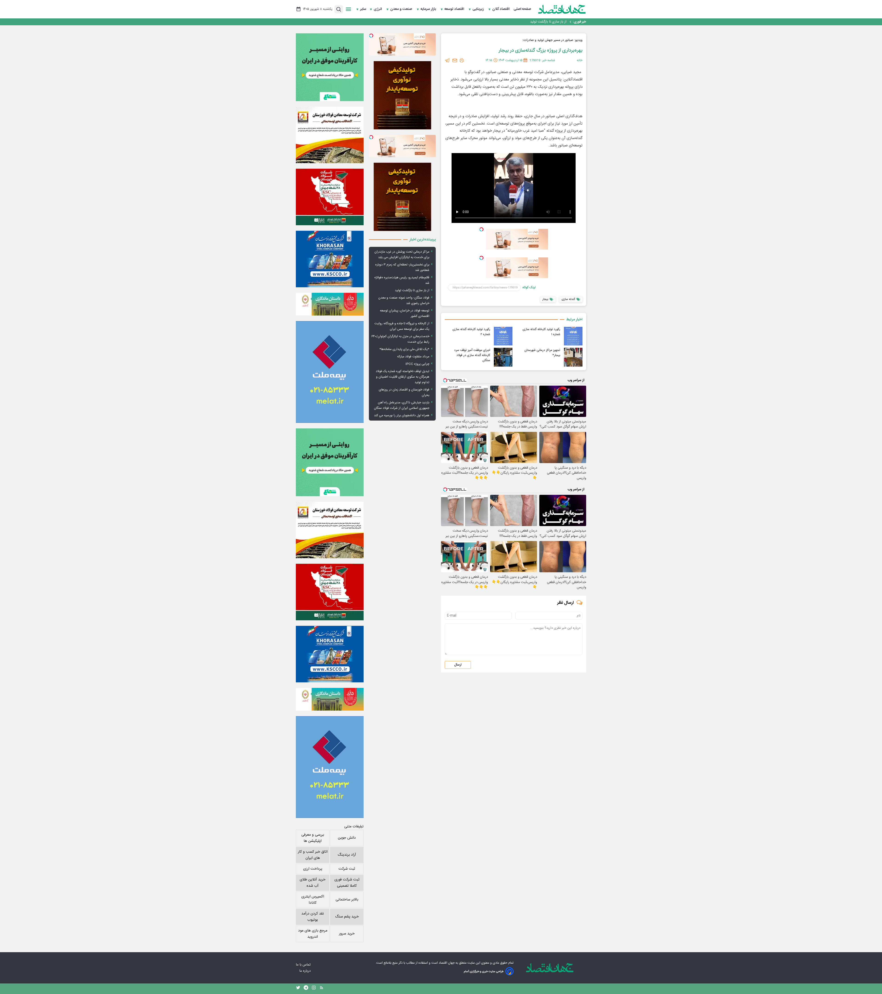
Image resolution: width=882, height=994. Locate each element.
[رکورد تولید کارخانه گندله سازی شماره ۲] (503, 336)
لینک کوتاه (529, 287)
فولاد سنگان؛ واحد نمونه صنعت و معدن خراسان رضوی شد (527, 22)
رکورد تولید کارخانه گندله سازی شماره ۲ (471, 332)
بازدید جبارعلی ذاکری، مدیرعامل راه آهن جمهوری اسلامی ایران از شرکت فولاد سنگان (401, 405)
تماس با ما (303, 965)
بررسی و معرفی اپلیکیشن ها (312, 838)
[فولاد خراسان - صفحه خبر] (330, 259)
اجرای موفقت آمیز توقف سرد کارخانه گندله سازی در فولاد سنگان (472, 355)
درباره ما (305, 971)
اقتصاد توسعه (454, 9)
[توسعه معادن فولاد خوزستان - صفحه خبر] (330, 135)
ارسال (457, 665)
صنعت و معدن (401, 9)
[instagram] (313, 988)
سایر (363, 9)
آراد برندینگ (347, 855)
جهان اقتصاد (447, 963)
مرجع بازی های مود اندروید (312, 934)
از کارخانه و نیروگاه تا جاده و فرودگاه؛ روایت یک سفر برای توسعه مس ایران (401, 326)
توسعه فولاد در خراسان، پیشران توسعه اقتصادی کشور (404, 313)
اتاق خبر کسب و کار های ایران (313, 855)
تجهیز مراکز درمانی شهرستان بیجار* (542, 353)
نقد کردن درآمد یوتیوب (312, 917)
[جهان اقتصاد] (562, 9)
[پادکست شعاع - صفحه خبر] (330, 67)
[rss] (321, 988)
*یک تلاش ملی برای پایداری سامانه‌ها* (404, 349)
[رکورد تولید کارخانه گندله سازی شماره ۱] (573, 336)
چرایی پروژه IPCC (417, 364)
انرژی (378, 9)
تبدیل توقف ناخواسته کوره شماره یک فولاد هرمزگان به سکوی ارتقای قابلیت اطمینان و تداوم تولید (402, 377)
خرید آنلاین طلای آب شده (312, 883)
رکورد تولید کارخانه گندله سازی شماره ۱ (541, 332)
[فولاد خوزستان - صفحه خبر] (330, 197)
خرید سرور (347, 934)
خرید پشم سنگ (347, 917)
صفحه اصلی (522, 9)
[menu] (348, 9)
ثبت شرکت (347, 869)
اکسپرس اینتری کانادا (312, 900)
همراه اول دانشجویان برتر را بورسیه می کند (401, 415)
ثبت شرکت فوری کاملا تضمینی (346, 883)
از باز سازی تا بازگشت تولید (412, 290)
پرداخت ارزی (312, 869)
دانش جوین (347, 838)
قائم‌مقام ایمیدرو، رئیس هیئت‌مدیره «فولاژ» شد (401, 280)
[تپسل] (481, 229)
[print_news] (461, 60)
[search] (338, 9)
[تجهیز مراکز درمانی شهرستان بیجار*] (573, 357)
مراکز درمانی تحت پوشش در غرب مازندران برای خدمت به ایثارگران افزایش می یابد (401, 254)
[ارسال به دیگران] (454, 60)
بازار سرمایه (429, 9)
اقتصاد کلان (501, 9)
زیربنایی (478, 9)
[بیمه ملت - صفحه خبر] (330, 372)
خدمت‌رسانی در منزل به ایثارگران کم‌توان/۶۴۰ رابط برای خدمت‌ (400, 339)
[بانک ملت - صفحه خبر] (330, 304)
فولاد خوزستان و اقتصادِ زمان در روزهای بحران (404, 392)
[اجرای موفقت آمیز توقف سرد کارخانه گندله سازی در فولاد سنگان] (503, 357)
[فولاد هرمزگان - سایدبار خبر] (402, 95)
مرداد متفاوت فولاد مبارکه (413, 356)
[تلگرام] (447, 60)
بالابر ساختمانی (347, 900)
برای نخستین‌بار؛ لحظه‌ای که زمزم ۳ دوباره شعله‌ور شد (402, 267)
